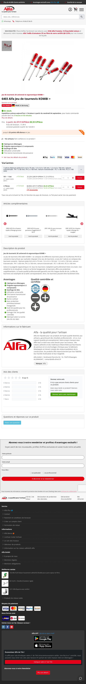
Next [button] (81, 223)
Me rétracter (80, 498)
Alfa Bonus (8, 533)
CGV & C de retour (30, 498)
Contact (7, 514)
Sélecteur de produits (12, 544)
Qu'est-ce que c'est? (46, 633)
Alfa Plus (53, 2)
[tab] (43, 169)
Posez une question (12, 422)
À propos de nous (10, 556)
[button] (43, 169)
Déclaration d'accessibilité (66, 498)
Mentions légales (10, 560)
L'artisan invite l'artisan (13, 537)
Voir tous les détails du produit (15, 157)
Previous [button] (4, 223)
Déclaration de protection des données (47, 498)
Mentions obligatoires (12, 564)
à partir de (24, 122)
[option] (13, 223)
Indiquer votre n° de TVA (43, 662)
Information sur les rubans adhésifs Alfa (19, 548)
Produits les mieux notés (13, 598)
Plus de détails (7, 118)
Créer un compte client (13, 521)
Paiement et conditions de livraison (17, 518)
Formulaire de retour (12, 525)
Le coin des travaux (11, 541)
